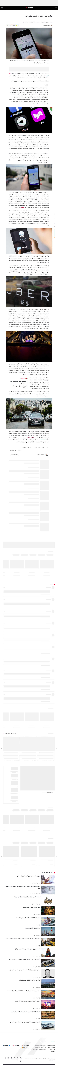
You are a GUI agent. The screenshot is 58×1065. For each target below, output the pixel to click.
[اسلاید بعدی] (1, 748)
